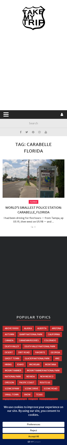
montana (50, 364)
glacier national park (37, 358)
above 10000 (12, 328)
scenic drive (31, 388)
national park (13, 376)
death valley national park (40, 346)
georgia (55, 352)
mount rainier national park (43, 370)
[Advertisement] (33, 70)
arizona (56, 328)
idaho (20, 364)
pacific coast (26, 382)
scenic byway (12, 388)
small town (12, 394)
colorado (50, 340)
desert (9, 352)
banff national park (31, 334)
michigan (34, 364)
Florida (33, 202)
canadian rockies (29, 340)
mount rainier (13, 370)
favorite (40, 352)
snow (27, 394)
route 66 (45, 382)
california (54, 334)
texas (39, 394)
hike (57, 358)
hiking (8, 364)
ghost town (12, 358)
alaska (28, 328)
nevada (30, 376)
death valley (12, 346)
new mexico (46, 376)
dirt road (24, 352)
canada (9, 340)
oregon (9, 382)
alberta (41, 328)
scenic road (50, 388)
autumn (9, 334)
